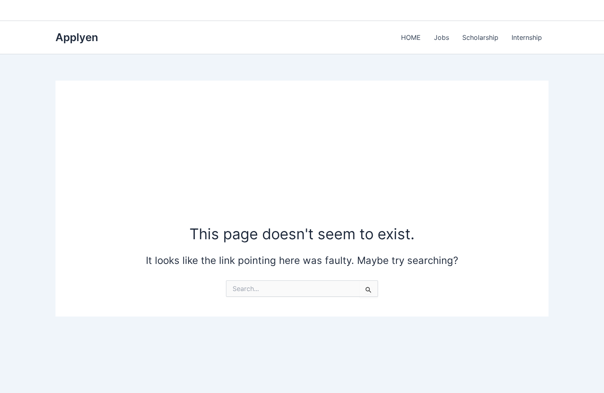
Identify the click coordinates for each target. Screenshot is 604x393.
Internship (527, 37)
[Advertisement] (302, 162)
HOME (411, 37)
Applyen (76, 37)
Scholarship (480, 37)
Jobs (441, 37)
